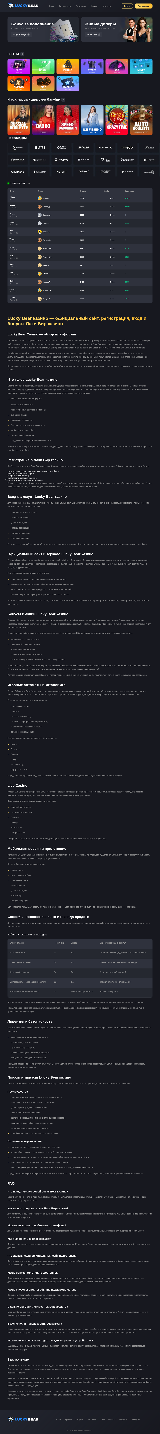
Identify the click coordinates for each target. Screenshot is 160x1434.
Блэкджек (79, 1420)
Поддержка (135, 1420)
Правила (112, 1420)
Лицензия (123, 1420)
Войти (127, 6)
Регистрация (143, 6)
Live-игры (107, 6)
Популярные (81, 6)
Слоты (51, 6)
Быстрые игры (65, 6)
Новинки (94, 6)
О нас (102, 1420)
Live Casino (91, 1420)
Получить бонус (19, 35)
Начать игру (92, 35)
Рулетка (68, 1420)
